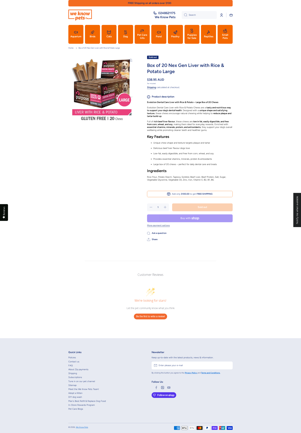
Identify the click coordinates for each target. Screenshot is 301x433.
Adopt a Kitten (75, 393)
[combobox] (199, 15)
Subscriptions (75, 377)
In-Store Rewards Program (81, 405)
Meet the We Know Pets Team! (83, 389)
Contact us (73, 361)
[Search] (184, 15)
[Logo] (80, 15)
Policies (72, 357)
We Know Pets (82, 427)
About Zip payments (78, 369)
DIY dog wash (75, 397)
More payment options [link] (158, 225)
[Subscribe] (229, 365)
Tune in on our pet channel (81, 381)
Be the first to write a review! (150, 316)
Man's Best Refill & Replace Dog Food (87, 401)
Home (71, 48)
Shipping (151, 87)
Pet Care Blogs (75, 409)
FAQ (70, 365)
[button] (231, 15)
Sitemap (72, 385)
